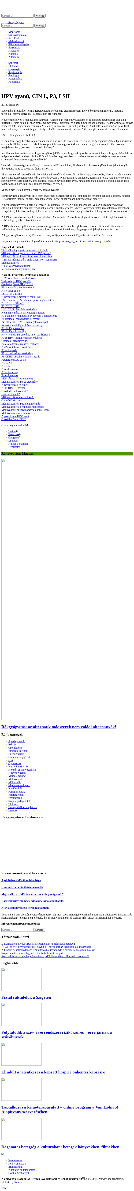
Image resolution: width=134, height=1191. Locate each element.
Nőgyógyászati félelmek (14, 384)
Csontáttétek (15, 747)
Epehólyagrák (16, 753)
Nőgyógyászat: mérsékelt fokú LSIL (21, 296)
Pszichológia (15, 78)
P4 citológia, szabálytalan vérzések (20, 318)
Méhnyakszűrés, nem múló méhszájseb (22, 406)
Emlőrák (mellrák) (18, 750)
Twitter (12, 431)
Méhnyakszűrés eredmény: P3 (18, 413)
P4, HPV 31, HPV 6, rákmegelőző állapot (24, 322)
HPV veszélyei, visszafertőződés (19, 278)
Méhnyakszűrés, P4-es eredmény (19, 381)
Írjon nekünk (15, 1166)
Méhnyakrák (15, 779)
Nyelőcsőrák (15, 788)
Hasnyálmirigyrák (18, 766)
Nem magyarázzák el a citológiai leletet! (23, 312)
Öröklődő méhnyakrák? (14, 391)
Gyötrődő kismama (12, 400)
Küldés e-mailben (18, 443)
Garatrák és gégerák (19, 757)
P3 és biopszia (9, 350)
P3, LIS (5, 365)
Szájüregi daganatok (19, 801)
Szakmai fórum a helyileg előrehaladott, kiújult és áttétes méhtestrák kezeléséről (45, 956)
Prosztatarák (15, 797)
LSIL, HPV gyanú (11, 293)
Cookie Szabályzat (18, 1172)
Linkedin (13, 440)
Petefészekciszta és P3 (13, 359)
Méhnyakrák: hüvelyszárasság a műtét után (25, 409)
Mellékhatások (16, 41)
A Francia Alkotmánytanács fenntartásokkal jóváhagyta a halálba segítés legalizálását (48, 949)
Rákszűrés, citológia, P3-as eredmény (22, 325)
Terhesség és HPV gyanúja (16, 281)
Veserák (12, 810)
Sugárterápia (15, 72)
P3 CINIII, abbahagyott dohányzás (20, 356)
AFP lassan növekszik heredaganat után (25, 907)
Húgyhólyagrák (17, 772)
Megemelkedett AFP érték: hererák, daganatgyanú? (32, 894)
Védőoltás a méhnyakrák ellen (18, 268)
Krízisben (13, 50)
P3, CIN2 (6, 362)
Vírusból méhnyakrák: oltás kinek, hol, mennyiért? (29, 259)
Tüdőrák (13, 804)
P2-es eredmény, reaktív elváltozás (20, 343)
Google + (13, 437)
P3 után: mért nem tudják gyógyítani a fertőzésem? (29, 315)
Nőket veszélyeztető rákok (16, 265)
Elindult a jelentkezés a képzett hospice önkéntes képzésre (53, 1072)
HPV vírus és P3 (10, 290)
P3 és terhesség (9, 372)
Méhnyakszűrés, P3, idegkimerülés (20, 403)
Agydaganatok (16, 741)
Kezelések (14, 38)
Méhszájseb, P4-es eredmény (17, 378)
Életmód (13, 66)
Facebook (13, 434)
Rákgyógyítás (67, 7)
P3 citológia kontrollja (13, 331)
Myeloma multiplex (19, 785)
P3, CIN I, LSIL (10, 306)
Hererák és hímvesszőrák (22, 769)
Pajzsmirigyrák (16, 791)
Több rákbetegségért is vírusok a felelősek (24, 250)
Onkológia (14, 69)
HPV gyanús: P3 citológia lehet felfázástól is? (26, 334)
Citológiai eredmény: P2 (14, 340)
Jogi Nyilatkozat (17, 1163)
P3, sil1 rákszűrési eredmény (17, 353)
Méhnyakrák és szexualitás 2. (17, 397)
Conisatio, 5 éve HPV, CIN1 (17, 284)
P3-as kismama (9, 369)
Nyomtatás (14, 446)
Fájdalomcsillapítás (18, 44)
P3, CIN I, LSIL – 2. (12, 303)
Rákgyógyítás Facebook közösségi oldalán (88, 241)
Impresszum (15, 1160)
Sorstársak (14, 47)
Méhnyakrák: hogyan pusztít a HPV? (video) (26, 253)
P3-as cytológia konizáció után (18, 287)
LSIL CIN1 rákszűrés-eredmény (19, 309)
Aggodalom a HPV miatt (15, 416)
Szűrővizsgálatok (17, 34)
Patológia (13, 75)
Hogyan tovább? (10, 394)
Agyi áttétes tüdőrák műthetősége (21, 880)
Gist (10, 760)
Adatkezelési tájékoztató (21, 1169)
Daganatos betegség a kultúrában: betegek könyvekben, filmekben (60, 1147)
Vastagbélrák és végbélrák (22, 807)
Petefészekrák (16, 794)
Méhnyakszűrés (10, 262)
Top (3, 1187)
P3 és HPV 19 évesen (13, 387)
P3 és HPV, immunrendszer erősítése (21, 337)
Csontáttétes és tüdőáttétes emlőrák (22, 887)
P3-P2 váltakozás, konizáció (16, 347)
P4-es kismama (9, 375)
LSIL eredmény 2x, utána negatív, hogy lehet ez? (28, 300)
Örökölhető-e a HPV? (13, 419)
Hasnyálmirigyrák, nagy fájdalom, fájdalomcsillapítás (32, 900)
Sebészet (13, 62)
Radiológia (14, 81)
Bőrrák (12, 744)
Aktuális (13, 53)
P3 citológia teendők (12, 328)
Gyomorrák (14, 763)
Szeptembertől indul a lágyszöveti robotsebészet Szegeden (33, 953)
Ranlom (18, 1182)
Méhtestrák (14, 782)
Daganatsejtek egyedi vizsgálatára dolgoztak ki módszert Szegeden (38, 943)
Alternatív (13, 56)
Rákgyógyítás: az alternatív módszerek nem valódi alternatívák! (58, 727)
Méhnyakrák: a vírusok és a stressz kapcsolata (26, 256)
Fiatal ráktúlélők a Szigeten (26, 997)
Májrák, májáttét (17, 775)
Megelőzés (14, 31)
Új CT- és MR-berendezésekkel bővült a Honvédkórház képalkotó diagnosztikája (46, 946)
